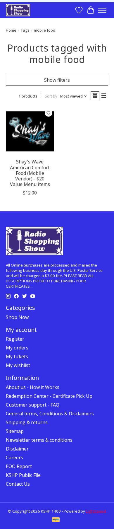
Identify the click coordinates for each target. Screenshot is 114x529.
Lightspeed (96, 511)
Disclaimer (17, 449)
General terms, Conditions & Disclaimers (50, 413)
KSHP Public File (23, 475)
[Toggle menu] (102, 10)
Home (11, 30)
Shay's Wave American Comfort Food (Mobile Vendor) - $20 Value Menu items (30, 172)
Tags (25, 30)
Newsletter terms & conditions (39, 440)
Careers (14, 457)
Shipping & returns (27, 422)
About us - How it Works (32, 387)
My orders (17, 347)
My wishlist (18, 365)
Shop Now (17, 317)
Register (15, 339)
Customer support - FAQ (32, 405)
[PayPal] (56, 520)
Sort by (51, 96)
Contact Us (18, 484)
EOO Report (19, 466)
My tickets (17, 356)
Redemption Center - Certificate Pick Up (49, 396)
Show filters (57, 80)
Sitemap (15, 431)
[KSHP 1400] (18, 10)
